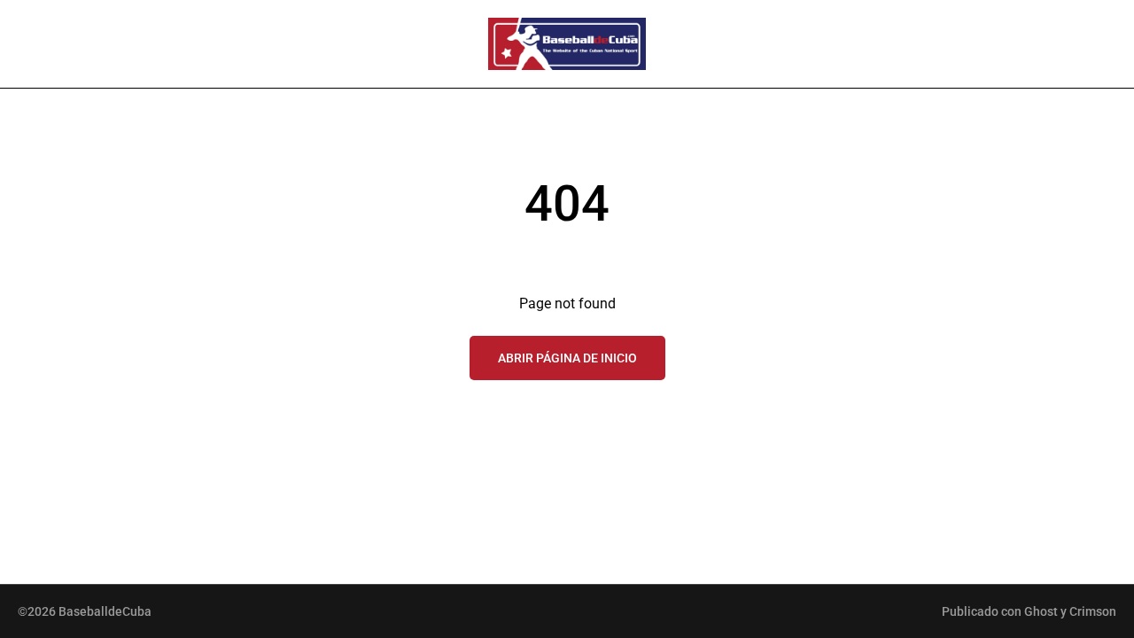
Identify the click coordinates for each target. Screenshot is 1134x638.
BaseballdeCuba (104, 611)
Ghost (1041, 611)
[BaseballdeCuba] (567, 44)
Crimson (1092, 611)
